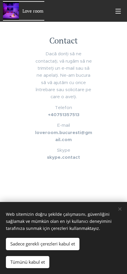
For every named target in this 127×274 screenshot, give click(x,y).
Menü (118, 11)
